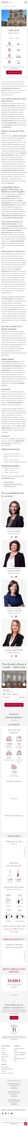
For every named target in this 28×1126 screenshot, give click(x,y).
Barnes (3, 1059)
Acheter (11, 38)
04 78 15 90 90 (14, 1088)
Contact (3, 1071)
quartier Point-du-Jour (10, 486)
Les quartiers (7, 6)
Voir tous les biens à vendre (14, 704)
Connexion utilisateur (7, 1073)
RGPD (15, 1050)
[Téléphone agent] (11, 537)
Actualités (4, 1061)
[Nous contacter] (25, 1123)
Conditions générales (20, 1052)
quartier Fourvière (9, 482)
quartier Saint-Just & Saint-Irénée (13, 484)
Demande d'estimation (7, 1069)
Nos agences (5, 1056)
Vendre (3, 1052)
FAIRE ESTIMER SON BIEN (14, 72)
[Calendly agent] (16, 537)
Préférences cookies (19, 1058)
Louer (17, 38)
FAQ (15, 1061)
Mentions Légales (19, 1048)
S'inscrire (14, 1017)
